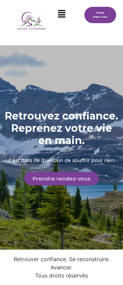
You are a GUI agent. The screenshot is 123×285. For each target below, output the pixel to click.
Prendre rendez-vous (100, 14)
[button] (61, 14)
